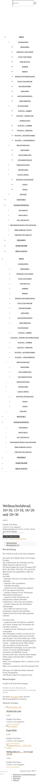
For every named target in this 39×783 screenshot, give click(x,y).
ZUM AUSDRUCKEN (24, 155)
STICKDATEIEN (23, 42)
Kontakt (21, 200)
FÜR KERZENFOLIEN (25, 160)
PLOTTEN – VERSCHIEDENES (25, 140)
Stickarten (23, 210)
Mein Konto (21, 251)
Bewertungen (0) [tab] (12, 545)
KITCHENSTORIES (25, 86)
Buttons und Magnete (25, 179)
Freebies (21, 240)
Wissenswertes (21, 205)
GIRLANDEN (25, 91)
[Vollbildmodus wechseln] (2, 771)
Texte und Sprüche (25, 81)
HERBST (25, 71)
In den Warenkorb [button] (13, 724)
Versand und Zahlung (23, 235)
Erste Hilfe (23, 215)
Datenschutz (17, 776)
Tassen (25, 189)
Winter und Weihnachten (25, 76)
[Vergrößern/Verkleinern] (0, 771)
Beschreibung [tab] (11, 543)
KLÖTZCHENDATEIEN (25, 96)
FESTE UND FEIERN (25, 57)
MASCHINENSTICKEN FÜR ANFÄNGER (23, 225)
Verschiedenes (25, 101)
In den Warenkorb (11, 536)
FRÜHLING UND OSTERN (25, 52)
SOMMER (25, 66)
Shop (21, 37)
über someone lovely (23, 230)
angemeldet (14, 696)
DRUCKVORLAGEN (23, 145)
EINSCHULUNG (25, 62)
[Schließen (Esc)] (6, 771)
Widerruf (16, 780)
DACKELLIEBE (23, 170)
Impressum (16, 778)
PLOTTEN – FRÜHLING (25, 130)
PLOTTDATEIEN (23, 106)
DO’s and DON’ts (23, 220)
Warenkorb (21, 246)
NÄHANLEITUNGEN (23, 165)
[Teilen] (4, 771)
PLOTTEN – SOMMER (25, 125)
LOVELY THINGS (23, 174)
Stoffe (25, 184)
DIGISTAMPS (25, 150)
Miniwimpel (24, 47)
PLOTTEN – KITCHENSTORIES (25, 135)
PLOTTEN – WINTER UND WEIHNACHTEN (25, 337)
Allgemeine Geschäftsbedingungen (24, 774)
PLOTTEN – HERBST (25, 111)
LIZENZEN (23, 194)
